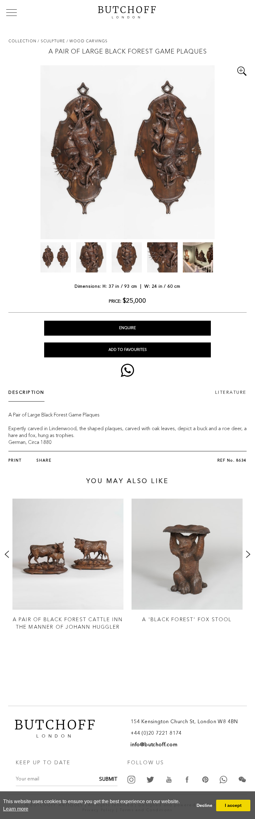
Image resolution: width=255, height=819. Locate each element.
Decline (204, 805)
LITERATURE (231, 392)
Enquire (127, 328)
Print (15, 461)
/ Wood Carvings (87, 41)
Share (44, 461)
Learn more (15, 809)
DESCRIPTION (26, 392)
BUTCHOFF (127, 11)
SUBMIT (108, 779)
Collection (23, 41)
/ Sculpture (52, 41)
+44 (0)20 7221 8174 (156, 733)
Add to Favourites (128, 350)
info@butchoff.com (154, 744)
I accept (233, 805)
